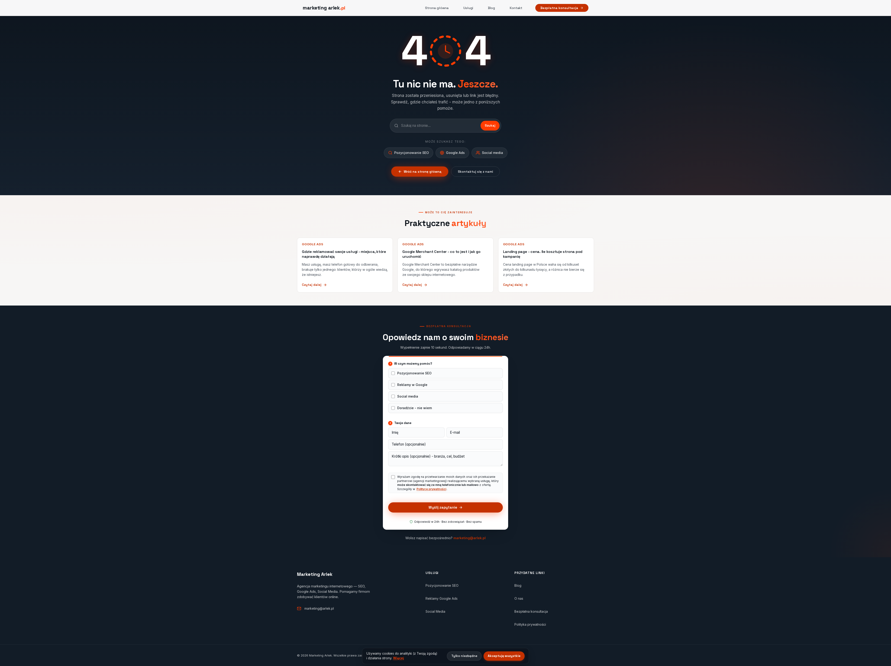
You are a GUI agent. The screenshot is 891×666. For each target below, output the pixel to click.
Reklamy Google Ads (442, 598)
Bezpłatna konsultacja (559, 8)
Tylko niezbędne (464, 656)
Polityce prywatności (431, 489)
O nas (518, 598)
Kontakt (516, 8)
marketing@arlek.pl (469, 538)
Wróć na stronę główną (422, 171)
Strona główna (437, 8)
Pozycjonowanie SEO (414, 373)
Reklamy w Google (412, 385)
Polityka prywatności (530, 624)
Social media (407, 396)
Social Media (435, 611)
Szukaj (490, 125)
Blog (491, 8)
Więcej (398, 658)
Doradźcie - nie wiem (414, 408)
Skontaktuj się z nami (475, 171)
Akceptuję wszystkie (504, 656)
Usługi (468, 8)
